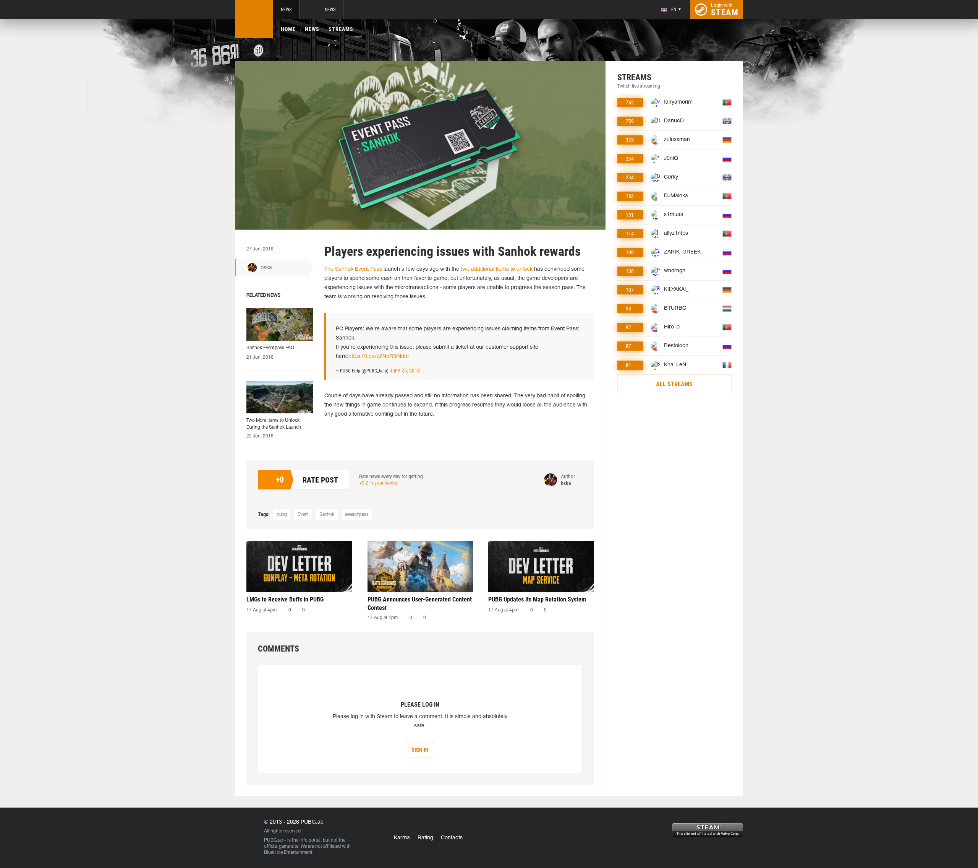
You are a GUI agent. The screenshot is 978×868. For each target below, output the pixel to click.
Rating (425, 837)
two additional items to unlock (497, 269)
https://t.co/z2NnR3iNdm (378, 356)
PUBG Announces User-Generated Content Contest (420, 603)
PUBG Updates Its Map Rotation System (537, 599)
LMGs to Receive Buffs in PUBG (285, 599)
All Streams (674, 384)
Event (303, 514)
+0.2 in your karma (378, 483)
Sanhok (326, 514)
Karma (402, 837)
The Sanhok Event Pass (353, 269)
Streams (341, 29)
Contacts (452, 837)
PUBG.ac (273, 840)
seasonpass (357, 514)
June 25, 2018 (405, 370)
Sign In (420, 750)
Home (288, 29)
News (286, 9)
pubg (282, 514)
